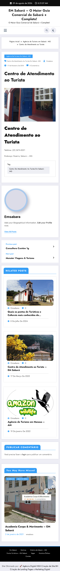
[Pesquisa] (47, 30)
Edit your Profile (44, 223)
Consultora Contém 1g (17, 248)
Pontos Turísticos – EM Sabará (17, 522)
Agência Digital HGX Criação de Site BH (40, 534)
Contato (28, 525)
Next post (10, 254)
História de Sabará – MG (38, 519)
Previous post (11, 244)
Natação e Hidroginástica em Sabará (38, 479)
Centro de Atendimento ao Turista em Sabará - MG (24, 61)
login (24, 454)
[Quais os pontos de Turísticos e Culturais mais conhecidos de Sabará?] (30, 292)
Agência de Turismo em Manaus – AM (26, 423)
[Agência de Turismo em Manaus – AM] (30, 402)
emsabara (49, 61)
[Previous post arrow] (53, 246)
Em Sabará (13, 519)
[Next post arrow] (53, 257)
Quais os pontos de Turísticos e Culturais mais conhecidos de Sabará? (24, 313)
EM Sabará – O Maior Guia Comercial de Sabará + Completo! (29, 14)
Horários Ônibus (44, 522)
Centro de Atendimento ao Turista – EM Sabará (27, 368)
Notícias (23, 519)
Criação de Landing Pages (22, 537)
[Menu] (5, 30)
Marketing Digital (42, 537)
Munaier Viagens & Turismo (20, 258)
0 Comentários (34, 66)
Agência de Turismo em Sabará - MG (18, 56)
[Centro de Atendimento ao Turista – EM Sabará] (30, 347)
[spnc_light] (53, 30)
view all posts (10, 232)
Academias (18, 479)
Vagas (33, 522)
